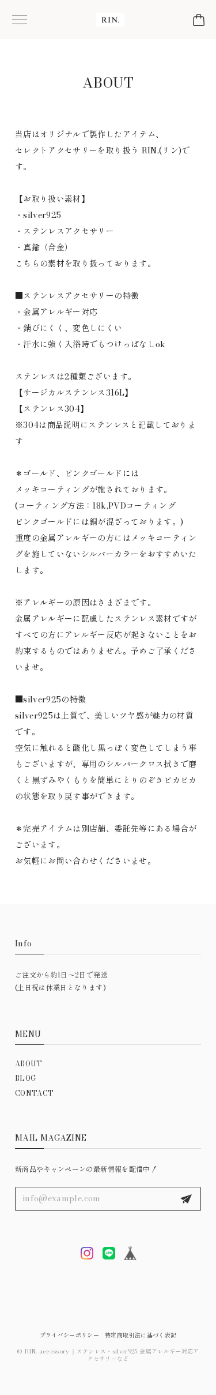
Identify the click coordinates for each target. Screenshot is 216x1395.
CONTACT (34, 1093)
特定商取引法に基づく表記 (140, 1335)
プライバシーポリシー (70, 1335)
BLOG (25, 1078)
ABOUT (29, 1063)
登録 (186, 1198)
